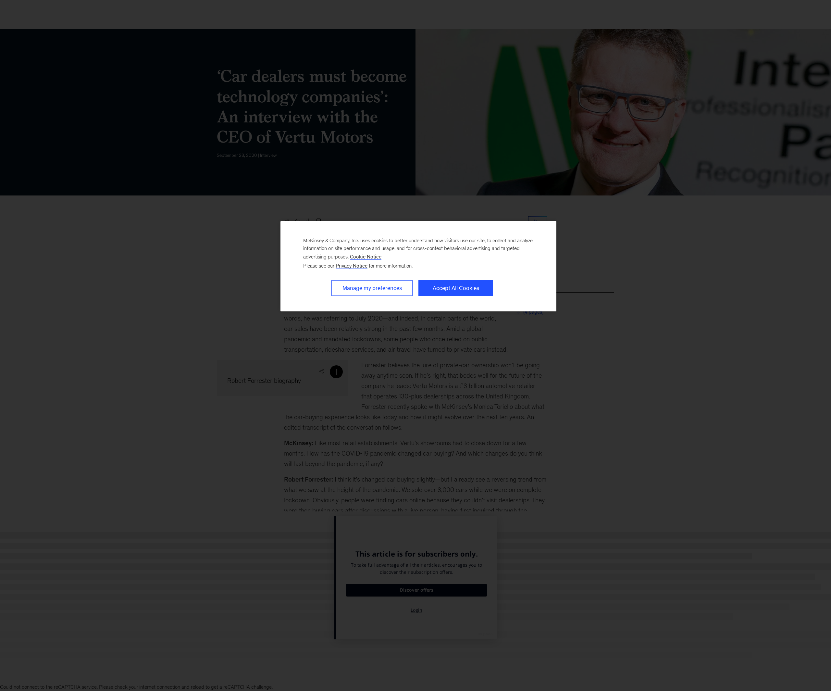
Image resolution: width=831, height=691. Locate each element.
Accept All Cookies (456, 288)
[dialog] (418, 266)
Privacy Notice (351, 266)
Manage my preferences (372, 288)
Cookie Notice (365, 256)
